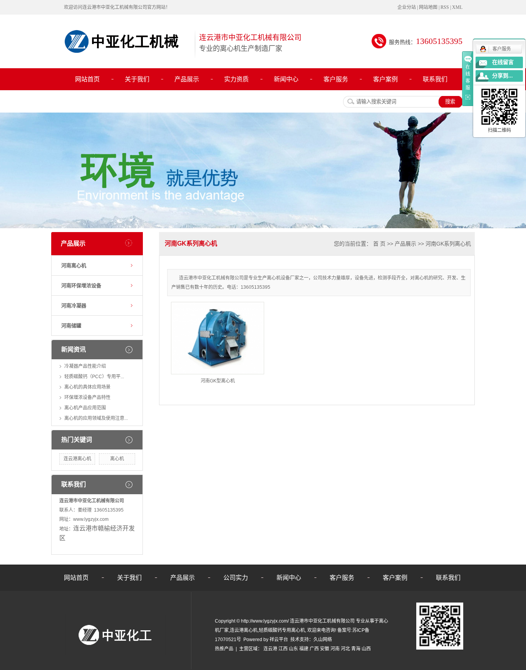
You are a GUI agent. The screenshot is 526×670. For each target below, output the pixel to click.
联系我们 (435, 79)
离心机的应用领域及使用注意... (96, 418)
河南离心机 (73, 265)
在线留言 (503, 62)
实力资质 (236, 79)
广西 (314, 648)
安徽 (324, 648)
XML (457, 7)
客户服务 (335, 79)
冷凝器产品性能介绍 (85, 366)
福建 (303, 648)
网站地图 (428, 7)
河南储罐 (71, 325)
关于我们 (137, 79)
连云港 (270, 648)
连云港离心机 (77, 458)
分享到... (502, 76)
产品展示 (186, 79)
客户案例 (385, 79)
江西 (283, 648)
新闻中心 (286, 79)
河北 (345, 648)
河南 (335, 648)
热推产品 (224, 648)
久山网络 (322, 639)
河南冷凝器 (73, 305)
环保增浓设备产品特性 (87, 397)
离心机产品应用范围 (85, 408)
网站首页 (87, 79)
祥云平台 (279, 639)
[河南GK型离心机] (217, 338)
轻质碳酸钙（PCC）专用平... (94, 376)
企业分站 (406, 7)
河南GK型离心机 (218, 381)
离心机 (117, 458)
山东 (293, 648)
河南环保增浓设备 (81, 285)
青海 (355, 648)
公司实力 (235, 577)
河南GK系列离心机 (448, 244)
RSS (445, 7)
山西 (366, 648)
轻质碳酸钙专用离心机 (282, 630)
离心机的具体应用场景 (87, 387)
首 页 (379, 244)
